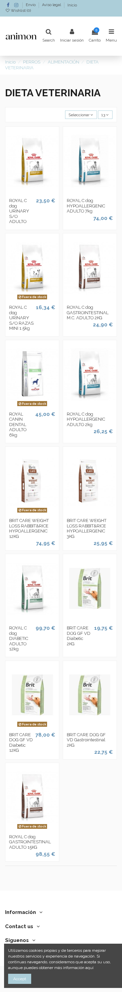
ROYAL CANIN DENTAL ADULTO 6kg (17, 425)
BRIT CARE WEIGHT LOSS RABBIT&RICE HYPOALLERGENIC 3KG (86, 528)
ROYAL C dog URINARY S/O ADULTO (19, 211)
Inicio (72, 5)
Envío (31, 5)
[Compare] (32, 193)
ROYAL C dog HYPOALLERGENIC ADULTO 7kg (86, 206)
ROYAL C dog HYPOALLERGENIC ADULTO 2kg (86, 419)
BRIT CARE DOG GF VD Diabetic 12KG (21, 742)
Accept (19, 978)
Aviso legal (52, 5)
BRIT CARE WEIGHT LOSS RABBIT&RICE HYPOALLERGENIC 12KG (29, 528)
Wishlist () (20, 10)
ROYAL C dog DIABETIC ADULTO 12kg (18, 638)
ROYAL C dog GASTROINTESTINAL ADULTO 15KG (30, 842)
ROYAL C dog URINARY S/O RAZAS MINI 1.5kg (21, 318)
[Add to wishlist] (24, 193)
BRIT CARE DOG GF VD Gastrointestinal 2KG (86, 740)
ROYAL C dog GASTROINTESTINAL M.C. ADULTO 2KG (87, 312)
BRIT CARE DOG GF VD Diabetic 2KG (78, 635)
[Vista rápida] (40, 193)
